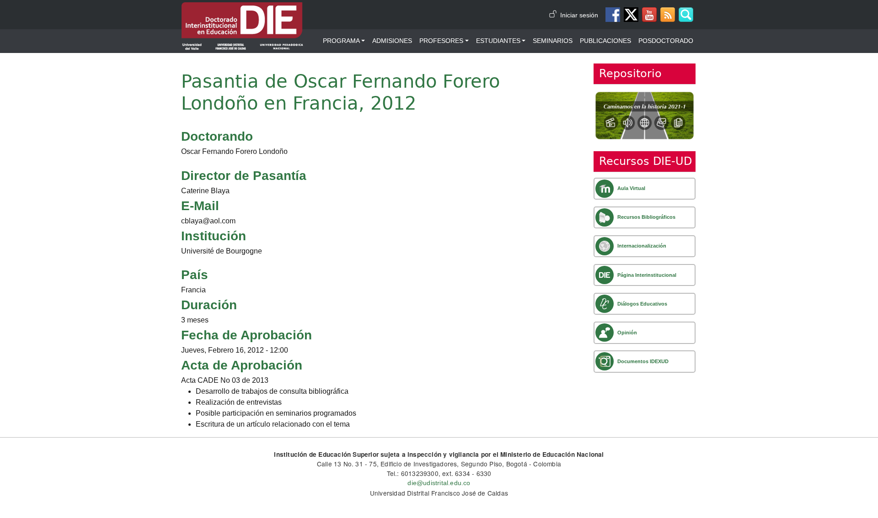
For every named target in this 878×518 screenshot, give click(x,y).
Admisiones (392, 40)
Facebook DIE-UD (612, 14)
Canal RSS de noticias (667, 14)
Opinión (627, 332)
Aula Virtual (631, 188)
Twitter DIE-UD (631, 14)
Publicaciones (605, 40)
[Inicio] (242, 8)
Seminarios (553, 40)
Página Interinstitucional (646, 275)
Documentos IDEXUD (643, 361)
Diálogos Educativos (642, 304)
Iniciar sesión (579, 15)
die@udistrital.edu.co (438, 483)
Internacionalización (641, 245)
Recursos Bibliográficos (646, 217)
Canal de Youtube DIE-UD (649, 14)
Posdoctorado (665, 40)
